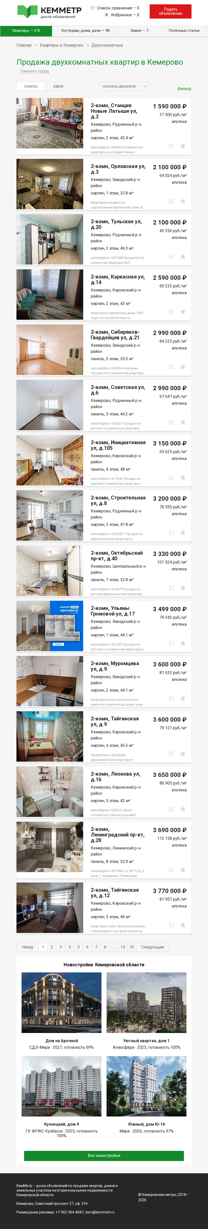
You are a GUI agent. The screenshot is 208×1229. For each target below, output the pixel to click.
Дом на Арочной (61, 1040)
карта (58, 86)
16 (131, 947)
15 (122, 947)
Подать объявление (170, 11)
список (31, 86)
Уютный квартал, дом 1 (146, 1040)
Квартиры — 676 (26, 30)
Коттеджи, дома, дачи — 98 (85, 30)
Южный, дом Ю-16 (146, 1124)
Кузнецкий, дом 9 (61, 1124)
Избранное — (125, 14)
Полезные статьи (184, 30)
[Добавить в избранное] (182, 146)
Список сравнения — (118, 8)
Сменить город (35, 71)
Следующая (152, 947)
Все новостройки (104, 1155)
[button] (124, 86)
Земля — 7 (139, 30)
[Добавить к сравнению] (171, 146)
